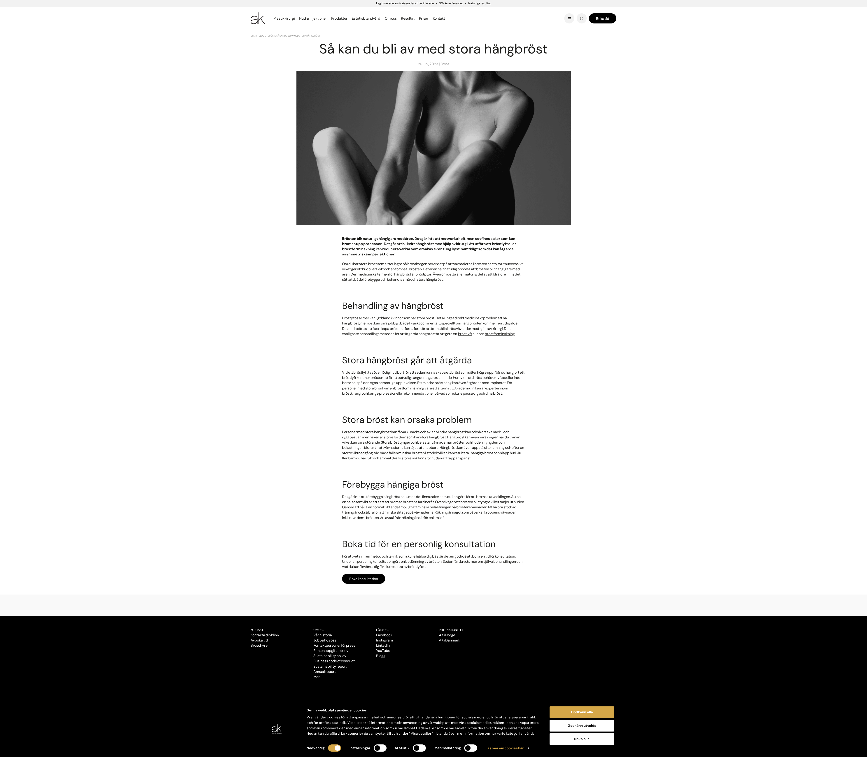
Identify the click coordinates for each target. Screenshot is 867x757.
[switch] (380, 748)
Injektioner (446, 11)
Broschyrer (260, 645)
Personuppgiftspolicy (330, 650)
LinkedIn (383, 645)
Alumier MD (262, 18)
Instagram (384, 640)
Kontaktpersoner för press (334, 645)
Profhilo (258, 11)
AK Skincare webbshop (560, 22)
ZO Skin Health (450, 18)
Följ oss (382, 630)
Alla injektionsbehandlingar (277, 18)
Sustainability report (330, 666)
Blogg (441, 11)
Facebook (384, 635)
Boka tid (602, 18)
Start (254, 35)
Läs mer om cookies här (505, 748)
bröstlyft (465, 333)
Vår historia (322, 635)
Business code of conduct (333, 661)
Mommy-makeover (522, 11)
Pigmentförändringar (462, 11)
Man (316, 676)
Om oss (318, 630)
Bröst (271, 35)
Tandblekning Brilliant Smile (469, 18)
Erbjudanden (448, 18)
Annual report (324, 671)
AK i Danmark (449, 640)
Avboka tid (259, 640)
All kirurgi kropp (518, 18)
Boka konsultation (363, 578)
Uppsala (444, 11)
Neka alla (582, 739)
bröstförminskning (500, 333)
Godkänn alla (582, 712)
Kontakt (439, 18)
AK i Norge (447, 635)
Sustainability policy (329, 655)
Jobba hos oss (324, 640)
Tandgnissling (455, 11)
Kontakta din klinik (265, 635)
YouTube (383, 650)
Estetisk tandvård (453, 18)
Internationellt (451, 630)
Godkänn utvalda (582, 725)
